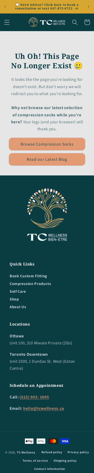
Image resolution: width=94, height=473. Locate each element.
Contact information (49, 469)
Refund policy (51, 452)
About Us (18, 306)
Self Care (18, 291)
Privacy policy (78, 452)
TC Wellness (26, 452)
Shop (14, 299)
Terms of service (35, 461)
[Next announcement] (88, 6)
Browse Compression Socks (47, 144)
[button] (7, 22)
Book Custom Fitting (28, 275)
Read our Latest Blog (47, 159)
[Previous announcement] (5, 6)
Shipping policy (65, 461)
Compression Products (30, 283)
